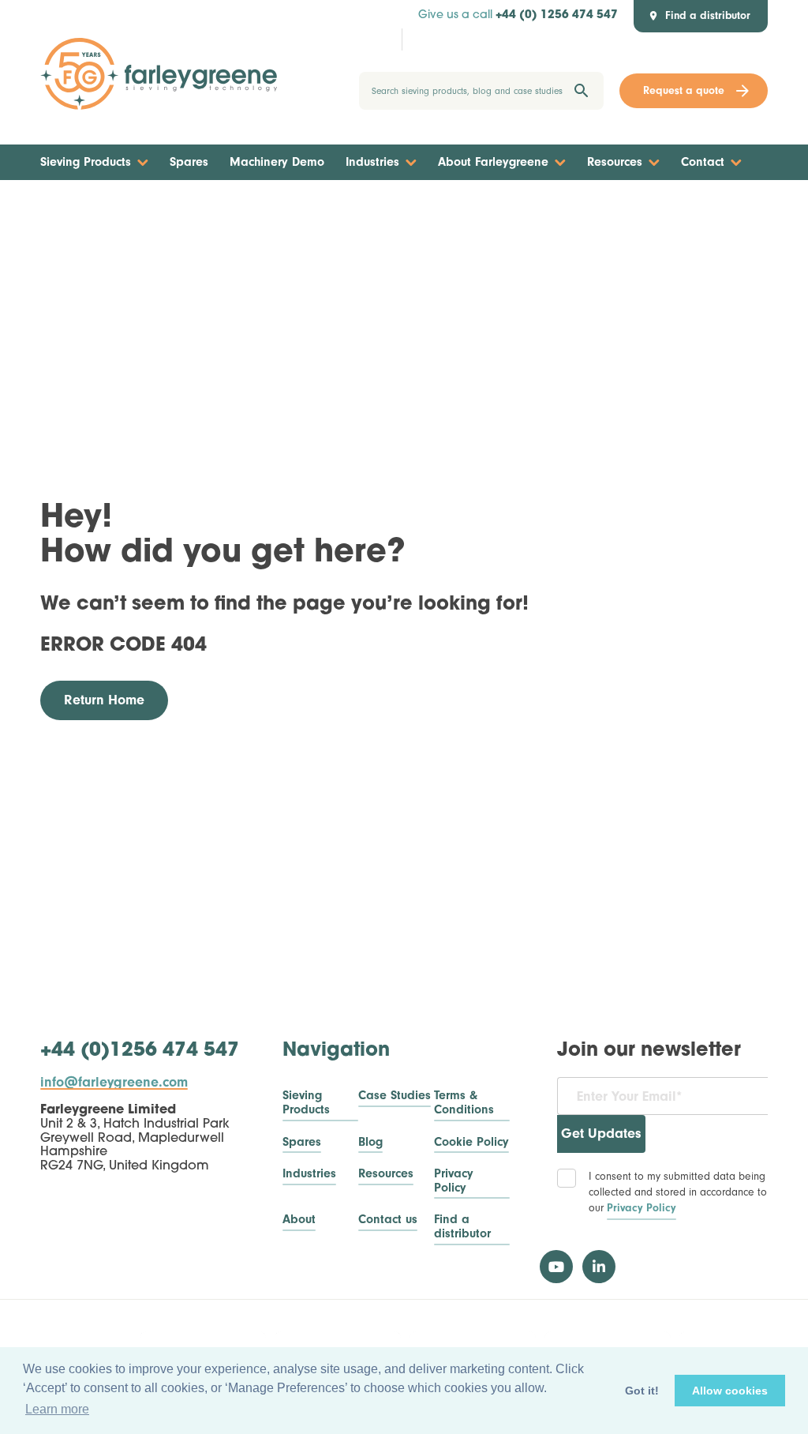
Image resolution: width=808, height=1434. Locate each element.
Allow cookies (730, 1390)
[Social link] (556, 1266)
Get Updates (601, 1133)
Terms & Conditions (464, 1103)
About (299, 1219)
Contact (702, 162)
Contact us (387, 1219)
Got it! (642, 1390)
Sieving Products (85, 162)
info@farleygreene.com (114, 1083)
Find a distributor (462, 1227)
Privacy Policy (453, 1181)
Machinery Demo (277, 162)
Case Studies (394, 1095)
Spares (189, 162)
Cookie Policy (471, 1142)
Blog (370, 1142)
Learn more (57, 1409)
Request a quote (683, 90)
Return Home (104, 700)
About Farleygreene (493, 162)
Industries (372, 162)
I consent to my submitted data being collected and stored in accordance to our (678, 1191)
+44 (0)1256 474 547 (139, 1051)
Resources (614, 162)
